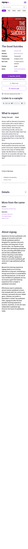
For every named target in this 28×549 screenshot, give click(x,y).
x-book (24, 10)
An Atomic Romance (7, 214)
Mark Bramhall (18, 53)
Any (4, 10)
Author (14, 10)
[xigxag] (5, 2)
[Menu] (25, 2)
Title (9, 10)
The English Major (6, 216)
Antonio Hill (17, 51)
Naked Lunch (5, 218)
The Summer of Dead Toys (9, 209)
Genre (19, 10)
